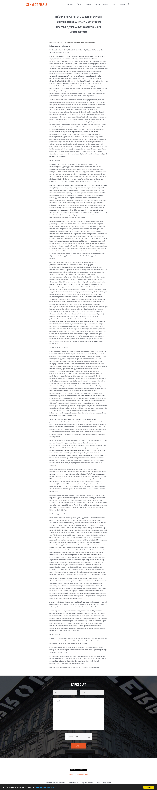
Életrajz (79, 4)
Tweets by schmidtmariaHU (78, 774)
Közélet (88, 4)
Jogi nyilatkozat (87, 783)
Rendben (149, 787)
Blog (113, 4)
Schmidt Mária (36, 5)
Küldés (79, 746)
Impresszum (73, 783)
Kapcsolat (122, 4)
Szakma (97, 4)
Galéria (105, 4)
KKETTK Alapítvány (104, 783)
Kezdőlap (70, 4)
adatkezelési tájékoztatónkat (44, 787)
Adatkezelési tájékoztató (55, 783)
